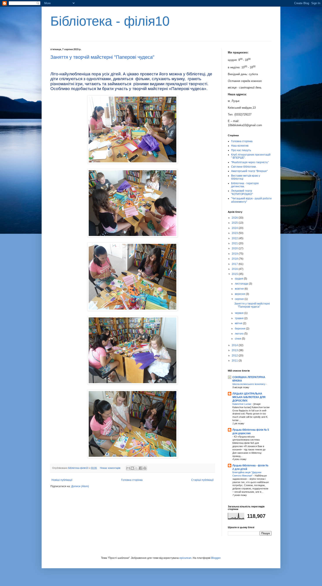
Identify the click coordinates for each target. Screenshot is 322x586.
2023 (235, 233)
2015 (235, 274)
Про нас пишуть (241, 150)
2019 (235, 253)
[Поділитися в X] (136, 468)
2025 (235, 222)
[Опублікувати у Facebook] (140, 468)
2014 (235, 345)
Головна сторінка (132, 480)
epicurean (185, 557)
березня (240, 328)
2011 (235, 360)
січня (238, 338)
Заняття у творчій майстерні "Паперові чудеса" (102, 57)
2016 (235, 269)
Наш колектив (239, 145)
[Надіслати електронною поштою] (128, 468)
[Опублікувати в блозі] (132, 468)
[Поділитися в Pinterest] (145, 468)
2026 (235, 217)
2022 (235, 238)
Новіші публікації (61, 480)
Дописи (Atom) (80, 486)
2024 (235, 228)
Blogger (215, 557)
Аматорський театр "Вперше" (249, 171)
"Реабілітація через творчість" (250, 162)
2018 (235, 258)
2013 (235, 350)
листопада (242, 283)
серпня (239, 299)
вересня (240, 294)
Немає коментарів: (111, 468)
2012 (235, 355)
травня (239, 318)
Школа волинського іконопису (249, 384)
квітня (239, 323)
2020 (235, 248)
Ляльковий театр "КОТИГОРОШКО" (242, 192)
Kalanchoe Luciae (242, 404)
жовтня (239, 288)
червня (239, 313)
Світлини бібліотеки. (244, 166)
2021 (235, 243)
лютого (239, 333)
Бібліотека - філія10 (110, 21)
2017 (235, 264)
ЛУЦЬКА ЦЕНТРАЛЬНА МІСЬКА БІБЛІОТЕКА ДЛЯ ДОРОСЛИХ (248, 397)
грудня (239, 278)
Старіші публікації (202, 480)
